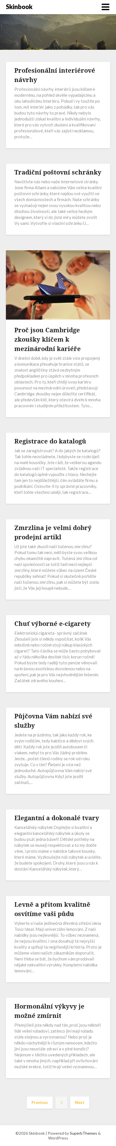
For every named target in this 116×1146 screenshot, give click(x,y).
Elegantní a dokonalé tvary (56, 817)
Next (79, 1102)
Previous (40, 1102)
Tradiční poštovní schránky (57, 172)
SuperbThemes (83, 1133)
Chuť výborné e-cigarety (52, 623)
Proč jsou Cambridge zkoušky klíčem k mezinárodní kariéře (47, 339)
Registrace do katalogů (50, 441)
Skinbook (19, 6)
